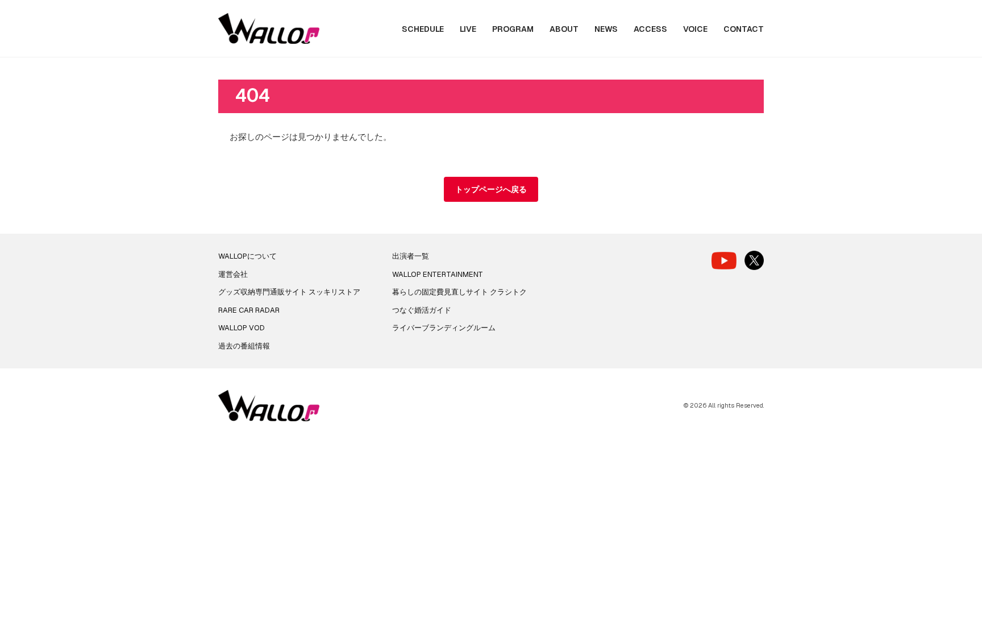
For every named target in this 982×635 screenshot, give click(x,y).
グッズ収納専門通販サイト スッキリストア (289, 292)
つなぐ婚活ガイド (421, 310)
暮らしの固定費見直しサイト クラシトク (459, 292)
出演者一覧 (410, 256)
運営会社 (233, 274)
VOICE (695, 29)
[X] (754, 260)
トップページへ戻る (491, 189)
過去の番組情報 (244, 346)
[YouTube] (724, 260)
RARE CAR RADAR (249, 310)
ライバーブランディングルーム (444, 328)
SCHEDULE (423, 29)
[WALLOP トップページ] (268, 28)
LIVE (468, 29)
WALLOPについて (247, 256)
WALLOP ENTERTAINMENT (437, 274)
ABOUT (564, 29)
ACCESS (650, 29)
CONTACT (743, 29)
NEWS (606, 29)
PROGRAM (513, 29)
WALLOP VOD (241, 328)
